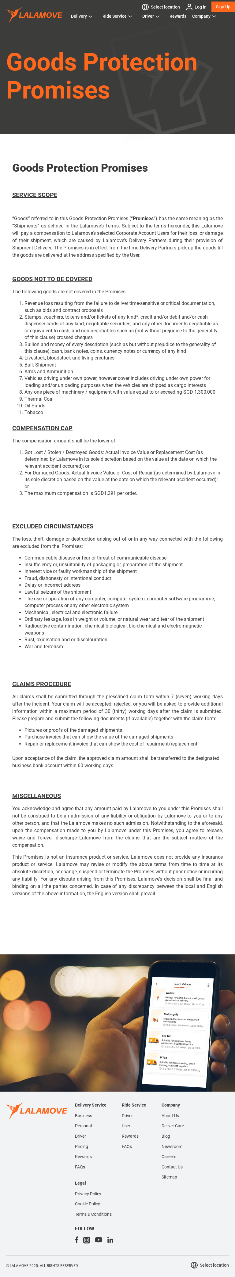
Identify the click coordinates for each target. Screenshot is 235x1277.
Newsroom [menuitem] (172, 1146)
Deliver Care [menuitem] (173, 1125)
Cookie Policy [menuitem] (87, 1203)
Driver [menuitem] (80, 1136)
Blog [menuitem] (166, 1136)
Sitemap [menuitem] (169, 1177)
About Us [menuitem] (170, 1115)
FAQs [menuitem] (80, 1166)
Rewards (178, 16)
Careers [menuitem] (169, 1156)
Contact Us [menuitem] (172, 1166)
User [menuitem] (126, 1125)
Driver (148, 16)
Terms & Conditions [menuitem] (93, 1214)
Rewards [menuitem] (83, 1156)
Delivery (79, 16)
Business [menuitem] (83, 1115)
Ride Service (115, 16)
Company (201, 16)
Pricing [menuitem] (81, 1146)
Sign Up (223, 6)
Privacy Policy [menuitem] (88, 1193)
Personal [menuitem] (83, 1125)
